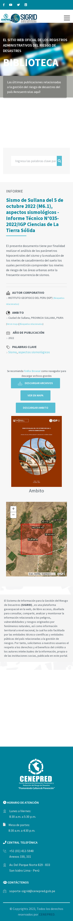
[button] (67, 18)
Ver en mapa (13, 324)
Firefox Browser (32, 371)
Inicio (7, 104)
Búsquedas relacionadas (31, 324)
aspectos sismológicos (34, 352)
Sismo (12, 352)
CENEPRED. (47, 914)
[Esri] (61, 573)
